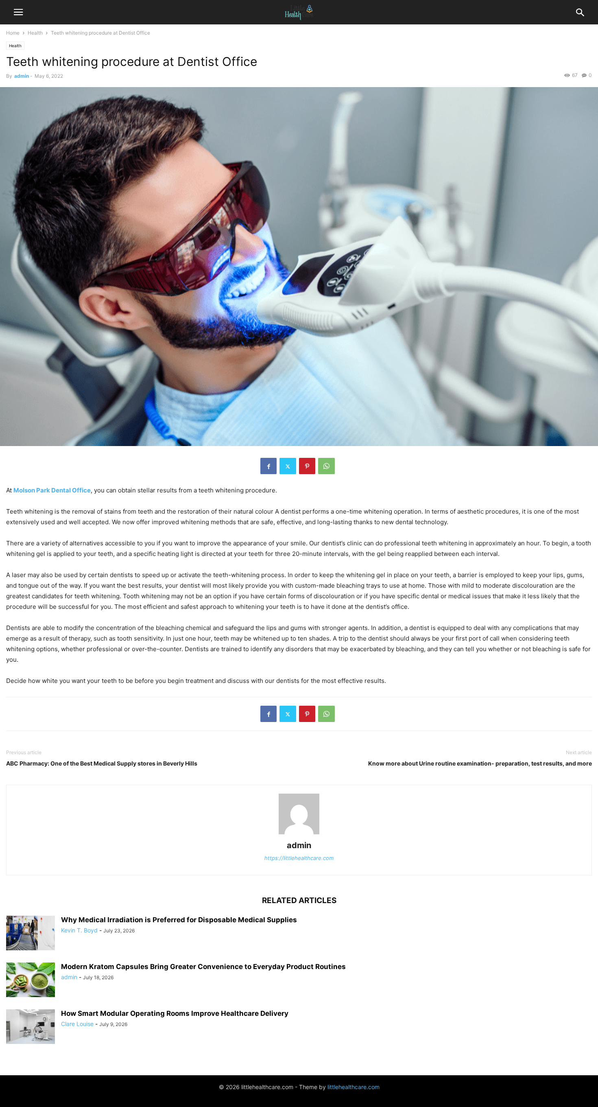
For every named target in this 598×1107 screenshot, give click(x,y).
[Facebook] (268, 466)
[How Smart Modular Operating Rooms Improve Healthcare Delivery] (30, 1027)
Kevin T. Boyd (79, 930)
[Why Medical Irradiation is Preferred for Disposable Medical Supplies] (30, 934)
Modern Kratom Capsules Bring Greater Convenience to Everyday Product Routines (203, 967)
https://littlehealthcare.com (299, 858)
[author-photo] (299, 834)
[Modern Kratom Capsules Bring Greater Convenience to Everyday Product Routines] (30, 981)
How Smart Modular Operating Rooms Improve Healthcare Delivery (174, 1013)
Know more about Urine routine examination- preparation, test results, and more (480, 763)
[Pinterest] (307, 466)
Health (35, 33)
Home (13, 33)
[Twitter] (287, 466)
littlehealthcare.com (353, 1086)
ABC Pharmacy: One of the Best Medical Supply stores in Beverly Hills (101, 763)
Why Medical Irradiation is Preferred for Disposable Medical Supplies (179, 920)
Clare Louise (77, 1023)
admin (21, 76)
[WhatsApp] (326, 466)
